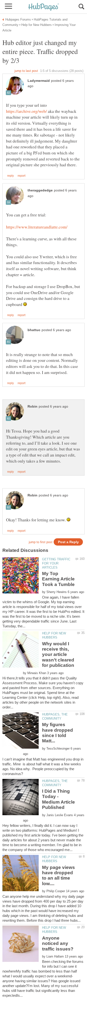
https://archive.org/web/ (26, 111)
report (21, 175)
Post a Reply (68, 542)
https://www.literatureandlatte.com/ (36, 227)
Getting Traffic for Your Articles (56, 563)
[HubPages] (43, 7)
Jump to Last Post (26, 71)
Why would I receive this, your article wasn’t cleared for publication (58, 654)
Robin (32, 406)
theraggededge (40, 190)
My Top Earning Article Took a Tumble (58, 579)
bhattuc (34, 330)
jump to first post (40, 542)
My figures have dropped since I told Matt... (57, 732)
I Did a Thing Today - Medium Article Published (58, 799)
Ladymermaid (39, 81)
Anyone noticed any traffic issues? (57, 943)
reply (10, 175)
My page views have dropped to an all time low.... (58, 875)
